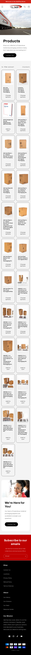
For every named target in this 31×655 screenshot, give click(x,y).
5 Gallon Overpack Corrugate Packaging (21, 90)
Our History (6, 597)
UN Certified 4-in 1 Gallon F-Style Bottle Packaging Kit (22, 190)
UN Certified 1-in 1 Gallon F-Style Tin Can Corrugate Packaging (22, 122)
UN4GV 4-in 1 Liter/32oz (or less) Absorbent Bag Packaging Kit (8, 428)
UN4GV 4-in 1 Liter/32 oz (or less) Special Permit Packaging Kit (22, 394)
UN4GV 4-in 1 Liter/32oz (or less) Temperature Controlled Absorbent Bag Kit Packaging (22, 430)
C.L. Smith (17, 650)
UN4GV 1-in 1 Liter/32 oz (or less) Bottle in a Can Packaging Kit (23, 291)
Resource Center (8, 609)
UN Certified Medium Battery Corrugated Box (23, 258)
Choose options (8, 96)
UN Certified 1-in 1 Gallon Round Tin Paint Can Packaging (8, 155)
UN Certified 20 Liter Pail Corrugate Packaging (8, 190)
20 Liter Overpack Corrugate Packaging (6, 90)
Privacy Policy (7, 578)
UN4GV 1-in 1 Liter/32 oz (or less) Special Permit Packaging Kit (7, 325)
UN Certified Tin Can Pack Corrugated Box (8, 290)
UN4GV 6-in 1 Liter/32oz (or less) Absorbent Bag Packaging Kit (8, 464)
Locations (6, 574)
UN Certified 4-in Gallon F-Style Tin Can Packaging (22, 222)
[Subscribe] (25, 556)
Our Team (6, 605)
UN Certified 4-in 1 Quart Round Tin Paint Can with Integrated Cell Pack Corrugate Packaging (8, 225)
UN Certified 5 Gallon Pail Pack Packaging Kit (7, 259)
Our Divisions (7, 601)
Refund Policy (7, 582)
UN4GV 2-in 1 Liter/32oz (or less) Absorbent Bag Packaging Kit (8, 394)
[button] (2, 7)
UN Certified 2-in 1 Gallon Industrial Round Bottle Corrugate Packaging (22, 157)
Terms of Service (8, 586)
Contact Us (10, 55)
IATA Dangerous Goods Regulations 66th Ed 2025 (8, 122)
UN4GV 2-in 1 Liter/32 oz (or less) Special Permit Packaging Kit (22, 358)
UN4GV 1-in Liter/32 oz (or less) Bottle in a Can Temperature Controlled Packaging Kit (8, 360)
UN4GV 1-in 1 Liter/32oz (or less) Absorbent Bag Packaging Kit (23, 325)
